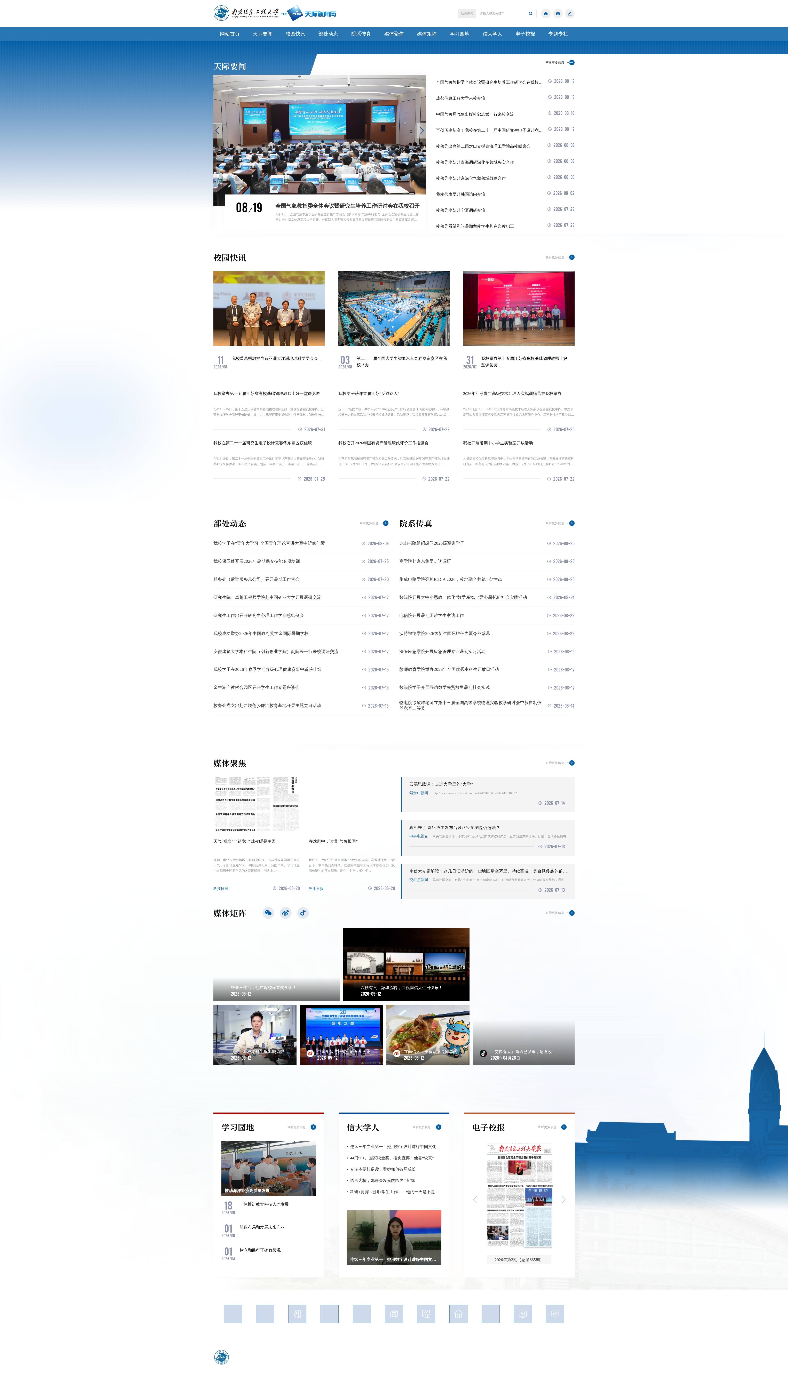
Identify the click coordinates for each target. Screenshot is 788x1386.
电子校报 (525, 34)
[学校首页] (546, 13)
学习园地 (460, 34)
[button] (217, 130)
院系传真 (361, 34)
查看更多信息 (555, 62)
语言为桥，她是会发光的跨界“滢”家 (382, 1180)
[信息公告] (558, 13)
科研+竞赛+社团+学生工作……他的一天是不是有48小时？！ (395, 1191)
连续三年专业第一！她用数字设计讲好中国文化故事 (395, 1146)
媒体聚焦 (394, 34)
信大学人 (492, 34)
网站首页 (230, 34)
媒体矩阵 (427, 34)
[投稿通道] (570, 13)
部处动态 (328, 34)
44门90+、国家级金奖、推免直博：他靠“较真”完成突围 (395, 1158)
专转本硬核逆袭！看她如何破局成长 (383, 1169)
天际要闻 (263, 34)
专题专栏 (558, 34)
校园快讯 (295, 34)
